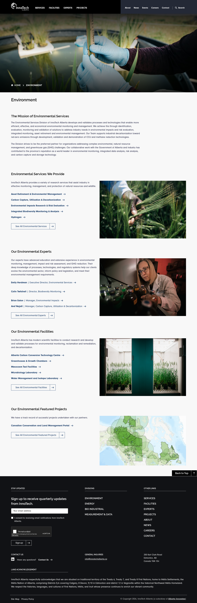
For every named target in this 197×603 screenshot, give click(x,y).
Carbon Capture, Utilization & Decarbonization (36, 199)
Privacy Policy (27, 599)
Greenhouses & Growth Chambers (29, 361)
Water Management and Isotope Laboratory (34, 378)
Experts (68, 7)
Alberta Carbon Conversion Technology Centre (35, 355)
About (128, 8)
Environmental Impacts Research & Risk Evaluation (38, 205)
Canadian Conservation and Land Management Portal (40, 425)
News (136, 8)
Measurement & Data (98, 514)
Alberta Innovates (176, 599)
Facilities (54, 7)
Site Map (15, 599)
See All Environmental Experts (31, 315)
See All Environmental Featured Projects (36, 435)
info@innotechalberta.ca (96, 559)
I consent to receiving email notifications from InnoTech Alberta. (39, 519)
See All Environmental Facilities (31, 387)
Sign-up (19, 542)
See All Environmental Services (31, 226)
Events (145, 8)
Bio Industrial (94, 509)
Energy (89, 503)
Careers (155, 8)
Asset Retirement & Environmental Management (36, 194)
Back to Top (181, 473)
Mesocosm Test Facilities (24, 366)
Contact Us (43, 560)
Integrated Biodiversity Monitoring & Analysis (35, 211)
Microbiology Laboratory (24, 372)
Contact (165, 8)
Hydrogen (16, 217)
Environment (94, 498)
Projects (82, 7)
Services (40, 7)
